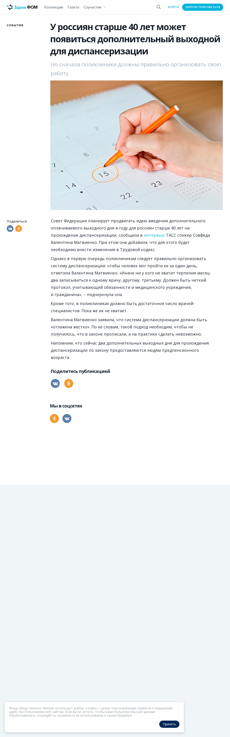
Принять (169, 724)
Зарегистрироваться (202, 7)
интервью (154, 235)
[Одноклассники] (18, 228)
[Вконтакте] (10, 228)
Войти (173, 7)
